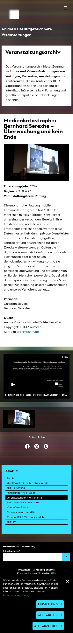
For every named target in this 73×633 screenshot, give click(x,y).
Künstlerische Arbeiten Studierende (27, 483)
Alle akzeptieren (48, 626)
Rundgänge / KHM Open (21, 492)
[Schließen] (67, 581)
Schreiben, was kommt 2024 (23, 502)
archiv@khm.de (28, 332)
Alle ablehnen (50, 615)
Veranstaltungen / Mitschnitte (24, 497)
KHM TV (11, 522)
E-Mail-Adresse (11, 551)
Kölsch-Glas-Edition (18, 507)
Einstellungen (50, 604)
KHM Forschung (16, 487)
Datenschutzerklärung (16, 595)
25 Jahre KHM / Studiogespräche (26, 517)
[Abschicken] (66, 557)
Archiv (10, 478)
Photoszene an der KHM (21, 512)
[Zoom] (19, 419)
